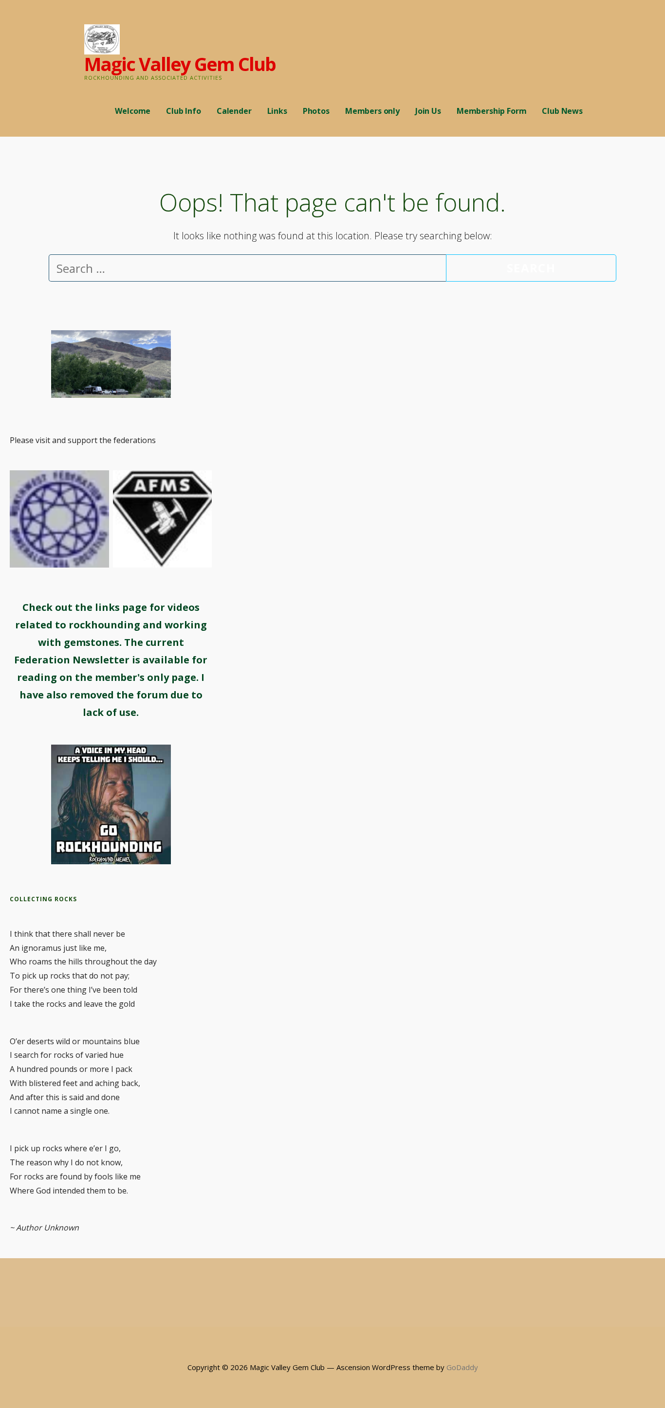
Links (277, 111)
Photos (316, 111)
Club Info (183, 111)
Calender (234, 111)
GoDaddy (462, 1367)
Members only (372, 111)
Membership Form (492, 111)
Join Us (428, 111)
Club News (562, 111)
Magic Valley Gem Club (180, 63)
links (107, 607)
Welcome (132, 111)
